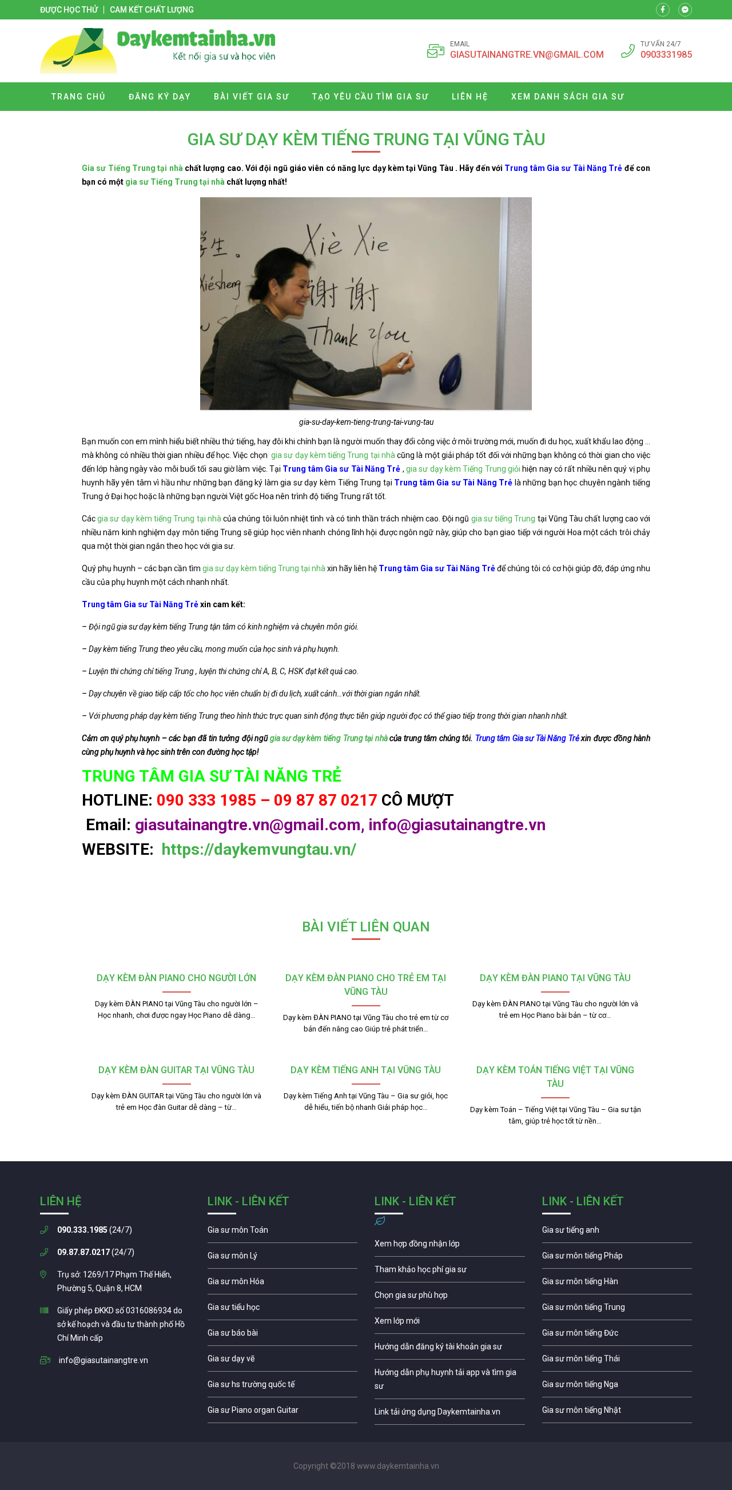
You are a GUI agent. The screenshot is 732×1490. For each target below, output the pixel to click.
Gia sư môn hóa (283, 1284)
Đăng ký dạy (160, 96)
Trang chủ (78, 96)
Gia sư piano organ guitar (283, 1413)
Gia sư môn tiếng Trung (617, 1310)
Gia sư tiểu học (283, 1310)
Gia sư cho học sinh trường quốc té (283, 1387)
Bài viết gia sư (251, 96)
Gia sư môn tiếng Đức (617, 1335)
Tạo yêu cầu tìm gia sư (370, 96)
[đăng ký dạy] (158, 51)
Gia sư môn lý (283, 1258)
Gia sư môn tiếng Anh (617, 1232)
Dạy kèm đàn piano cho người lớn (176, 978)
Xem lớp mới (450, 1323)
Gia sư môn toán (283, 1232)
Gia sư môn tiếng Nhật (617, 1413)
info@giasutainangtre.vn (103, 1360)
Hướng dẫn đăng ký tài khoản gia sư (450, 1349)
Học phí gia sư (450, 1272)
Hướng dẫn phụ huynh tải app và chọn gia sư (450, 1382)
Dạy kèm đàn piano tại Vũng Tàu (555, 978)
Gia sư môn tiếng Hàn (617, 1284)
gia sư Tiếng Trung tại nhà (175, 181)
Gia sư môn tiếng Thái (617, 1361)
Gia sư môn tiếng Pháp (617, 1258)
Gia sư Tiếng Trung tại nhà (132, 168)
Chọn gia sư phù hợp (450, 1298)
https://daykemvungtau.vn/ (257, 849)
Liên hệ (470, 96)
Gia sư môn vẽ (283, 1361)
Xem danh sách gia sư (567, 96)
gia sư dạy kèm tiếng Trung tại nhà (333, 455)
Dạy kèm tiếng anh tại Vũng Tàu (366, 1070)
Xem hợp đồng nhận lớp (450, 1246)
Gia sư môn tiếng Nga (450, 1414)
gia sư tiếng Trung (503, 518)
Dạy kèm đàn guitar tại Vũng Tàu (176, 1070)
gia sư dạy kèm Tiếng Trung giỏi (463, 468)
